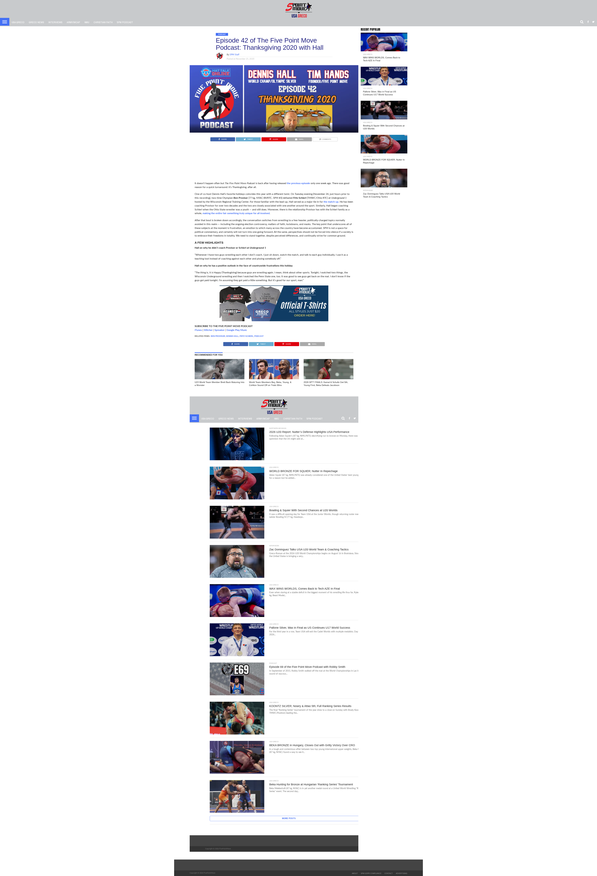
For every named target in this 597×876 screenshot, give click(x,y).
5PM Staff (234, 54)
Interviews (55, 22)
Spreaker (220, 330)
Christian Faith (103, 22)
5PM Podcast (125, 22)
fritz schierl (246, 336)
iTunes (198, 330)
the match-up (331, 202)
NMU (86, 22)
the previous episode (298, 183)
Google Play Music (237, 330)
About (355, 873)
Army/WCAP (73, 22)
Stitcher (208, 330)
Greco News (36, 22)
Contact (388, 873)
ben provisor (218, 336)
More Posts (289, 818)
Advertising (401, 873)
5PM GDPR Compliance (371, 873)
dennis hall (232, 336)
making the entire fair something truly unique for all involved (236, 213)
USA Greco (18, 22)
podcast (259, 336)
